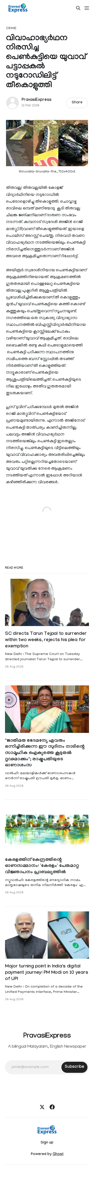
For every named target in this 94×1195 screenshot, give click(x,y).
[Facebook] (52, 1107)
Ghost (58, 1154)
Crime (11, 28)
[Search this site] (78, 8)
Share (77, 103)
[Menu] (87, 8)
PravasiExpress (36, 100)
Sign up (47, 1143)
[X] (42, 1107)
